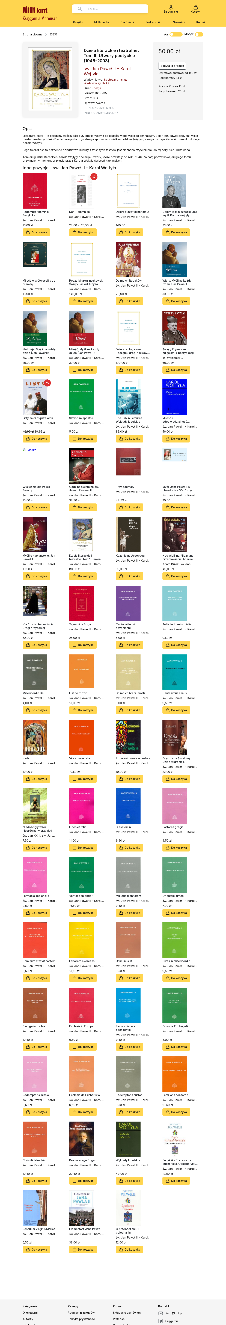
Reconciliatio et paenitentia (126, 1028)
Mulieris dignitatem (128, 896)
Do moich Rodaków (129, 280)
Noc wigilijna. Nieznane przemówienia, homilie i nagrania (178, 557)
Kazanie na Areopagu (130, 555)
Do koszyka (39, 232)
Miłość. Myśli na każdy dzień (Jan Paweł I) (84, 351)
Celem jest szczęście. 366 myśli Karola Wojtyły (180, 213)
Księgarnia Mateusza (40, 18)
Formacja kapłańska (36, 896)
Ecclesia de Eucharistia (84, 1095)
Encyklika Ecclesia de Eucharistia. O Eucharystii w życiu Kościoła (179, 1162)
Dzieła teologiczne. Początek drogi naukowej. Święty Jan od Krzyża (133, 351)
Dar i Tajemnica (79, 212)
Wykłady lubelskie (128, 1160)
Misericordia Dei (33, 693)
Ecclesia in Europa (81, 1026)
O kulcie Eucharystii (175, 1026)
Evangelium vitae (34, 1026)
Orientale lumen (173, 896)
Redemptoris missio (36, 1095)
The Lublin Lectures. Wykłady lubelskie (129, 419)
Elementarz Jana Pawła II (85, 1229)
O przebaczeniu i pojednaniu (127, 1230)
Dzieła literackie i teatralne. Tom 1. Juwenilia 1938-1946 (86, 557)
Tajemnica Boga (80, 624)
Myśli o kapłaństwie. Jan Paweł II (39, 557)
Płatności (119, 1319)
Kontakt (201, 22)
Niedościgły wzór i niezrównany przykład (37, 828)
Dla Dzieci (127, 22)
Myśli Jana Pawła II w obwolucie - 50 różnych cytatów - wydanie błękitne (178, 488)
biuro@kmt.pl (173, 1313)
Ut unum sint (124, 961)
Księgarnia (172, 1321)
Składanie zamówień (127, 1312)
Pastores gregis (172, 827)
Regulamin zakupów (81, 1312)
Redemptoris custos (129, 1095)
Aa (166, 34)
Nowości (179, 22)
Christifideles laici (34, 1160)
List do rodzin (78, 693)
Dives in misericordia (176, 961)
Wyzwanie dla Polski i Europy (37, 488)
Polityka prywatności (82, 1319)
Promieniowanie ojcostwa (133, 758)
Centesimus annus (174, 693)
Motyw (189, 34)
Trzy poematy (125, 487)
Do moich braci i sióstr (130, 693)
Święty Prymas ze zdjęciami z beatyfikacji (178, 351)
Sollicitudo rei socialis (176, 624)
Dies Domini (124, 827)
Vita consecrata (79, 758)
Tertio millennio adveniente (126, 626)
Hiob (26, 758)
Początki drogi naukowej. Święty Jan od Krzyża (86, 282)
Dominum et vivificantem (39, 961)
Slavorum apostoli (81, 418)
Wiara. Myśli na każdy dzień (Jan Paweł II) (176, 282)
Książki (78, 22)
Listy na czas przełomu (38, 418)
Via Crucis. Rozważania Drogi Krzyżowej (38, 626)
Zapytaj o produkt (172, 66)
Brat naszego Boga (82, 1160)
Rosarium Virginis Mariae (39, 1229)
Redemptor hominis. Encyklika (36, 213)
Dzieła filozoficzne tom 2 (132, 212)
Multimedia (101, 22)
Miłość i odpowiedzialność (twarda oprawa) (174, 419)
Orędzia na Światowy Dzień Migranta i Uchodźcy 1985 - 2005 (177, 760)
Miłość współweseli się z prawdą (39, 282)
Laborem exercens (81, 961)
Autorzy (28, 1319)
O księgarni (30, 1312)
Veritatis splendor (81, 896)
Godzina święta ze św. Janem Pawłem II (84, 488)
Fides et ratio (78, 827)
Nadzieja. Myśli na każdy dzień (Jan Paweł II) (39, 351)
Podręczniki (153, 22)
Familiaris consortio (175, 1095)
